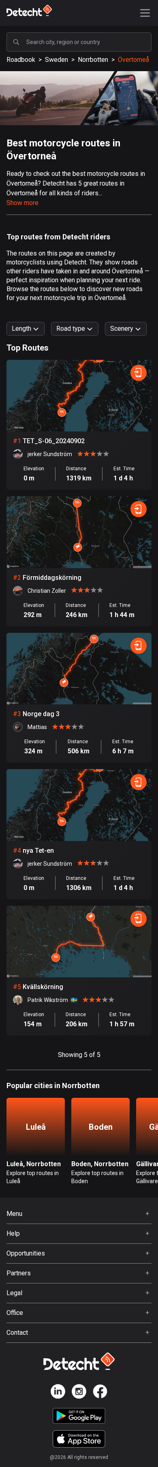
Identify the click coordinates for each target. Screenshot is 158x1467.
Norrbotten (93, 59)
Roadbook (20, 59)
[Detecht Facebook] (100, 1392)
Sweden (56, 59)
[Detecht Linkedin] (58, 1392)
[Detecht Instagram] (79, 1392)
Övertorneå (133, 59)
